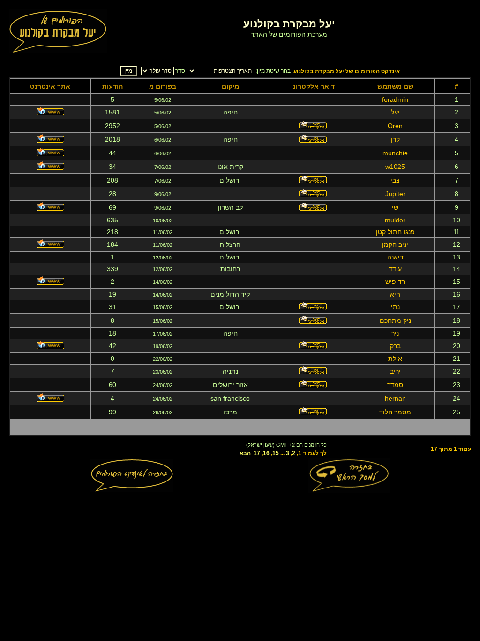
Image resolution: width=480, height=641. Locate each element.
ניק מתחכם (395, 320)
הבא (245, 453)
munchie (395, 153)
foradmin (395, 99)
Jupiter (395, 194)
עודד (395, 269)
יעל (395, 112)
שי (395, 207)
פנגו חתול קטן (395, 232)
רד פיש (395, 281)
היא (395, 294)
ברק (395, 346)
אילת (395, 358)
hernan (395, 398)
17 (257, 453)
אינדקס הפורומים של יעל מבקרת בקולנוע (346, 71)
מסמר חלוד (395, 412)
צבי (395, 180)
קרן (395, 139)
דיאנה (395, 257)
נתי (395, 307)
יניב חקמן (395, 244)
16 (266, 453)
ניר (395, 333)
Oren (395, 126)
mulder (395, 220)
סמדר (395, 385)
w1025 (395, 166)
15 (275, 453)
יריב (395, 371)
